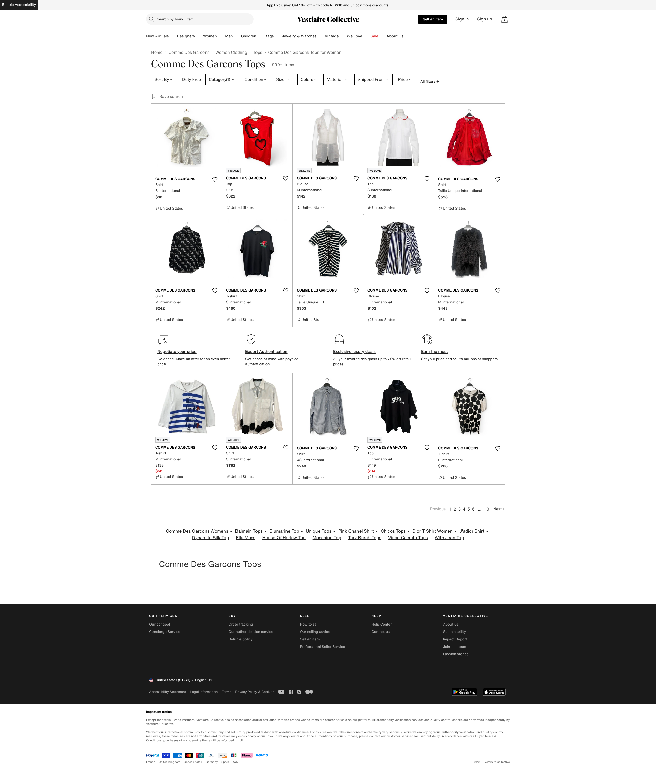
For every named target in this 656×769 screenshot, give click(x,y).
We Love (354, 36)
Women (210, 36)
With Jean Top (449, 538)
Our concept (159, 624)
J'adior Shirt (471, 531)
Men (229, 36)
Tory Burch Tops (364, 538)
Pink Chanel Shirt (356, 531)
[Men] (237, 36)
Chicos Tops (393, 531)
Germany (212, 762)
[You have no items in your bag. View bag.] (504, 19)
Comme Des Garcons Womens (197, 531)
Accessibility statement (167, 691)
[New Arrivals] (173, 36)
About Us (395, 36)
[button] (504, 19)
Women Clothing (231, 52)
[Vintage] (343, 36)
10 (487, 509)
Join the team (454, 646)
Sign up (484, 19)
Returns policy (240, 639)
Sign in (462, 19)
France (150, 762)
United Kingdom (169, 762)
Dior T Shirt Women (433, 531)
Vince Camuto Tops (408, 538)
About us (450, 624)
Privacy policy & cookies (254, 691)
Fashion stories (455, 654)
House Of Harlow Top (283, 538)
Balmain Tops (248, 531)
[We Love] (366, 36)
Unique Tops (318, 531)
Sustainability (454, 632)
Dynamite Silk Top (210, 538)
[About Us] (407, 36)
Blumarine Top (284, 531)
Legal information (204, 691)
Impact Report (455, 639)
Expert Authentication (266, 351)
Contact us (381, 632)
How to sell (309, 624)
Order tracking (240, 624)
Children (249, 36)
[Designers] (199, 36)
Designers (186, 36)
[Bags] (278, 36)
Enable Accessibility (19, 4)
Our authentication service (250, 632)
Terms (226, 691)
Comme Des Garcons (188, 52)
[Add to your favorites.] (215, 179)
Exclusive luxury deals (354, 351)
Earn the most (434, 351)
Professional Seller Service (322, 646)
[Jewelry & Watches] (321, 36)
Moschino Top (327, 538)
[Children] (260, 36)
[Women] (221, 36)
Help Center (382, 624)
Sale (374, 36)
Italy (235, 762)
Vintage (332, 36)
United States (193, 762)
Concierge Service (164, 632)
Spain (225, 762)
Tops (257, 52)
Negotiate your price (177, 351)
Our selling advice (315, 632)
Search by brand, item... (177, 19)
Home (156, 52)
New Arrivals (157, 36)
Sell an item (433, 19)
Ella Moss (245, 538)
